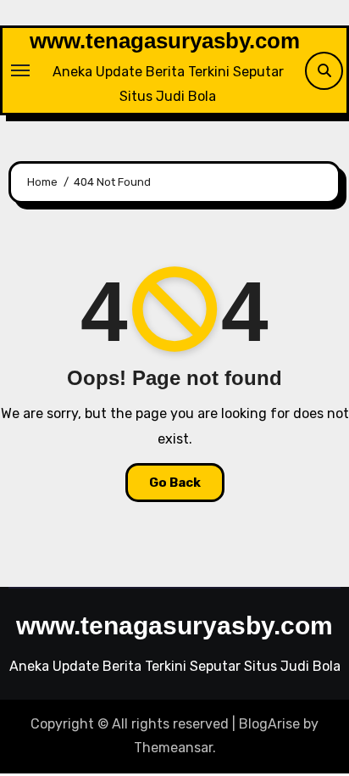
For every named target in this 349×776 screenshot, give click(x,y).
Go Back (175, 482)
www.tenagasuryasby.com (165, 40)
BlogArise (269, 724)
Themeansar (173, 748)
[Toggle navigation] (20, 70)
